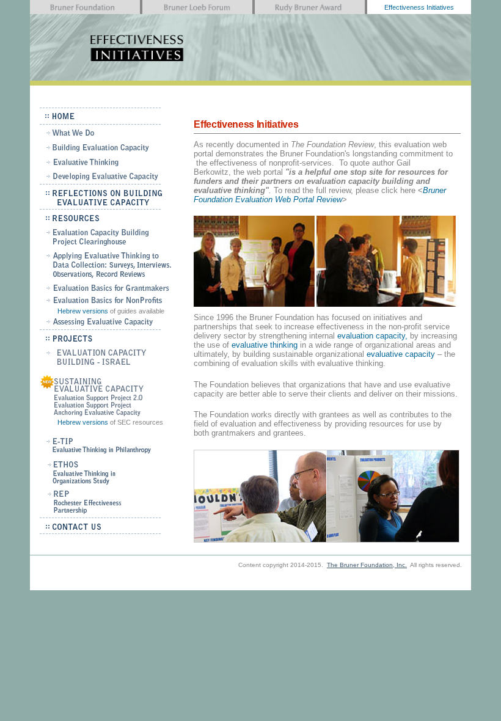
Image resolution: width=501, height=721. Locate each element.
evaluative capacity (401, 354)
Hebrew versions (82, 311)
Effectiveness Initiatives (419, 7)
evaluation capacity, (372, 335)
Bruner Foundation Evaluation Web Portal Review (320, 195)
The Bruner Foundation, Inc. (367, 565)
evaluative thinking (263, 345)
